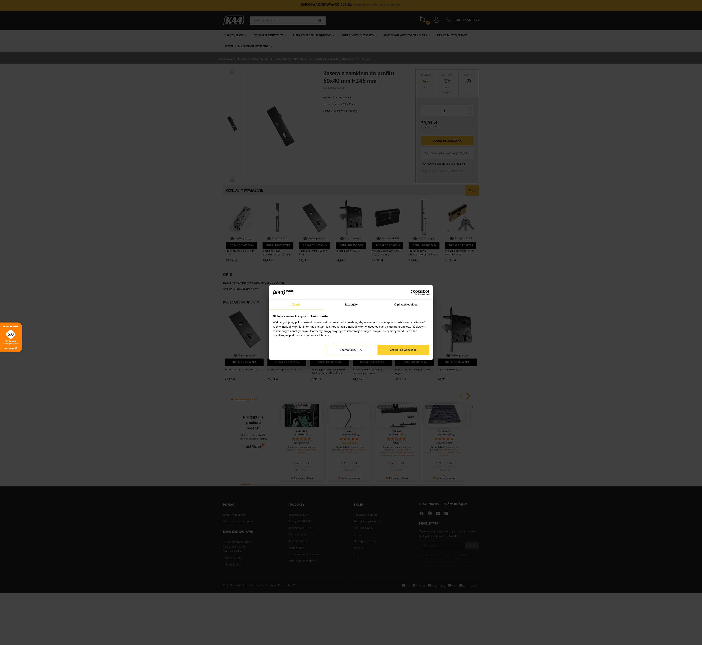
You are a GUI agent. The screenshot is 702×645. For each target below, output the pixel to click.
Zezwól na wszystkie (403, 349)
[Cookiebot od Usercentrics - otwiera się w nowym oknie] (413, 292)
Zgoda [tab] (296, 304)
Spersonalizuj (348, 349)
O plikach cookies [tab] (405, 304)
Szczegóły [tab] (351, 304)
